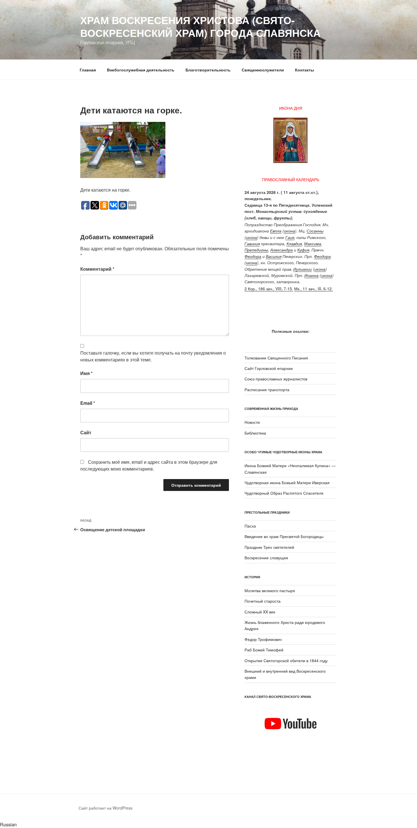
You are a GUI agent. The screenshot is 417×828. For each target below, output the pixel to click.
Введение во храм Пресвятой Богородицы (284, 536)
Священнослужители (263, 70)
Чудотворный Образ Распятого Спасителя (284, 493)
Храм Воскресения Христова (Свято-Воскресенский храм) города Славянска (200, 26)
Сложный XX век (260, 612)
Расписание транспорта (267, 389)
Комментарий (97, 269)
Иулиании (302, 269)
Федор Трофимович (263, 639)
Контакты (304, 70)
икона (289, 231)
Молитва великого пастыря (270, 590)
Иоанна (311, 275)
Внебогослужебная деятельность (140, 70)
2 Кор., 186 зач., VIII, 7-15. (269, 288)
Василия (273, 256)
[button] (208, 824)
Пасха (250, 526)
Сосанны (315, 231)
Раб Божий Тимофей (264, 650)
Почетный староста (263, 601)
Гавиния (252, 243)
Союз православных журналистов (276, 379)
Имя (86, 373)
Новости (252, 422)
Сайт (85, 432)
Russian (8, 824)
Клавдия (294, 243)
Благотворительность (208, 70)
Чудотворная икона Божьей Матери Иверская (287, 482)
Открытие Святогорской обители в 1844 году (286, 660)
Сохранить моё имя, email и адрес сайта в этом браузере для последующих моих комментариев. (148, 465)
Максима (312, 243)
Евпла (275, 231)
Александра (281, 250)
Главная (88, 70)
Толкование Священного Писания (276, 358)
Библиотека (255, 433)
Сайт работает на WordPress (105, 808)
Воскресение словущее (266, 557)
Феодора (253, 256)
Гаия (289, 237)
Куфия (303, 250)
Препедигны (256, 250)
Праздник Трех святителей (269, 547)
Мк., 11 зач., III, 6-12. (313, 288)
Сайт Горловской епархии (269, 368)
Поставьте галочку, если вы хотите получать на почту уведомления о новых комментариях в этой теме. (153, 356)
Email (87, 403)
